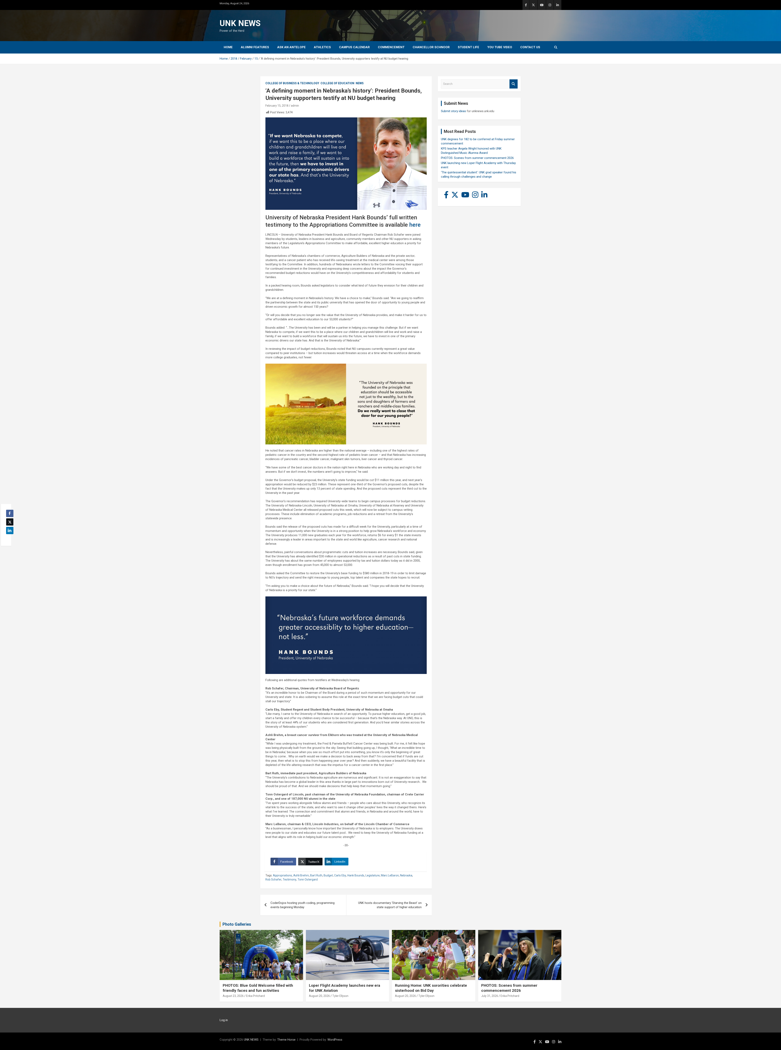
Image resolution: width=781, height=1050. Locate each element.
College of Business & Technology (292, 83)
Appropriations (282, 875)
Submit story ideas (453, 111)
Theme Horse (286, 1039)
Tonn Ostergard (308, 879)
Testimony (289, 879)
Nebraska (406, 875)
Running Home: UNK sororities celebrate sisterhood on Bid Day (431, 988)
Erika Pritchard (255, 996)
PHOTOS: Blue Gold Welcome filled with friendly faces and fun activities (258, 988)
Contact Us (530, 47)
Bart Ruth (316, 875)
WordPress (334, 1039)
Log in (224, 1020)
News (360, 83)
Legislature (372, 875)
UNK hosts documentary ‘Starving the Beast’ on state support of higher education (390, 905)
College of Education (337, 83)
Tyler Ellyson (340, 996)
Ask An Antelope (291, 47)
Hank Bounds (355, 875)
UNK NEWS (240, 23)
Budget (328, 875)
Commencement (391, 47)
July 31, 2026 (489, 996)
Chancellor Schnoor (431, 47)
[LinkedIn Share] (9, 530)
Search (513, 84)
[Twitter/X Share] (9, 522)
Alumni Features (255, 47)
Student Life (468, 47)
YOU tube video (499, 47)
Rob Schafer (273, 879)
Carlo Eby (340, 875)
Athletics (322, 47)
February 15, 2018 (276, 105)
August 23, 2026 (233, 996)
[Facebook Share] (9, 513)
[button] (8, 538)
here (415, 224)
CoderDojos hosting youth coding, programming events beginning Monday (303, 905)
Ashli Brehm (301, 875)
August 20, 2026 (319, 996)
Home (228, 47)
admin (295, 105)
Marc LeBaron (390, 875)
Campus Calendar (354, 47)
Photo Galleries (237, 924)
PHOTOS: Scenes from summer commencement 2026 (477, 158)
